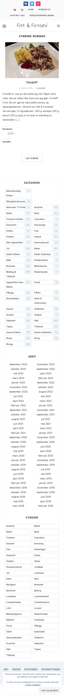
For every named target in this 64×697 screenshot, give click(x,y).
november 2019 (46, 460)
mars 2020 (18, 455)
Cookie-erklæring (32, 685)
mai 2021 (46, 423)
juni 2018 (46, 496)
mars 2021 (45, 428)
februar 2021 (18, 432)
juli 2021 (45, 419)
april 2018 (45, 501)
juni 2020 (46, 446)
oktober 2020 (18, 441)
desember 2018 (18, 487)
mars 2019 (46, 478)
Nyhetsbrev (31, 669)
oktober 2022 (45, 387)
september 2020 (45, 441)
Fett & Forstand (32, 25)
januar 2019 (45, 482)
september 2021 (46, 414)
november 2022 (18, 387)
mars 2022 (46, 400)
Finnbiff (32, 82)
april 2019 (18, 478)
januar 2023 (18, 382)
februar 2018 (45, 505)
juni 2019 (18, 473)
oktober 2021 (18, 414)
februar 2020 (45, 455)
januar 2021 (45, 432)
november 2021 (45, 409)
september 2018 (46, 492)
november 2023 (46, 364)
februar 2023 (45, 378)
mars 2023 (18, 378)
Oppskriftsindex (50, 669)
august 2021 (18, 419)
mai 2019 (46, 473)
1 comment (40, 88)
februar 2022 (18, 405)
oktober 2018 (18, 492)
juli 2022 (18, 396)
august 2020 (18, 446)
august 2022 (46, 391)
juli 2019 (45, 469)
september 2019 (46, 464)
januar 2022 (45, 405)
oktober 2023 (18, 368)
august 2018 (18, 496)
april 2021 (18, 428)
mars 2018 (18, 505)
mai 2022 (46, 396)
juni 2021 (18, 423)
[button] (4, 26)
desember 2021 (18, 409)
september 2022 (18, 391)
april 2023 (45, 373)
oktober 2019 (18, 464)
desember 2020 (18, 437)
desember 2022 (45, 382)
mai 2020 (18, 451)
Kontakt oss (17, 15)
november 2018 (46, 487)
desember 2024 (18, 364)
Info (6, 669)
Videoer (16, 669)
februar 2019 (18, 482)
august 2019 (18, 469)
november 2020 (46, 437)
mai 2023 (18, 373)
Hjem (30, 9)
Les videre (32, 158)
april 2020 (45, 451)
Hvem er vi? (44, 9)
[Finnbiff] (32, 59)
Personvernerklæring (41, 15)
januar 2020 (18, 460)
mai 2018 (18, 501)
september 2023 (46, 368)
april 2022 (18, 400)
